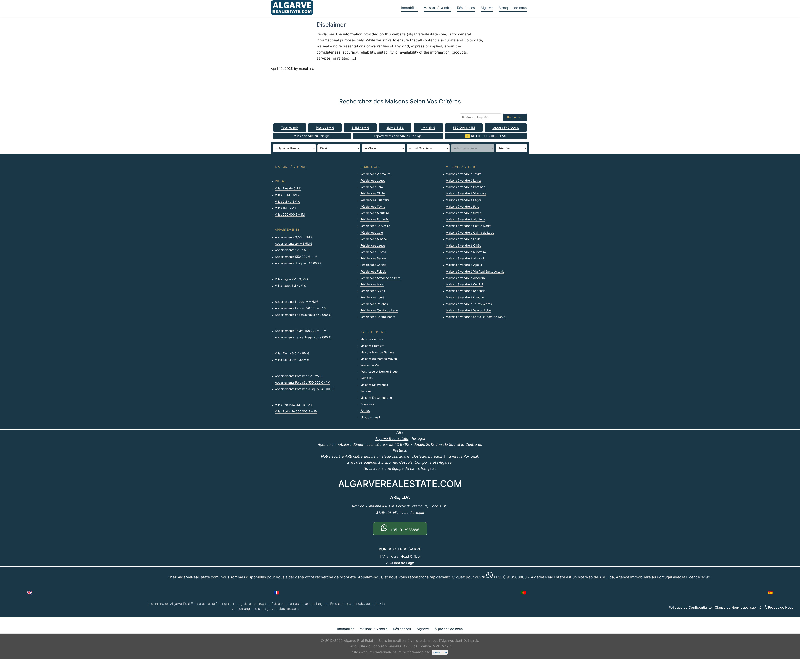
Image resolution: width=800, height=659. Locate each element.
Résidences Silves (372, 291)
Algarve (487, 8)
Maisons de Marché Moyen (378, 358)
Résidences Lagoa (372, 245)
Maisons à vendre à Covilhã (464, 284)
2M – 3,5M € (395, 127)
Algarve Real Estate (391, 438)
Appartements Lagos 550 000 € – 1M (300, 308)
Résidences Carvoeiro (375, 226)
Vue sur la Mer (370, 365)
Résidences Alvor (372, 284)
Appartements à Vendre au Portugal (398, 136)
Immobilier (409, 8)
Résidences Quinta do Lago (379, 310)
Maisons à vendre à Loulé (463, 239)
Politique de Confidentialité (690, 607)
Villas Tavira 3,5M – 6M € (292, 353)
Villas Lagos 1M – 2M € (290, 285)
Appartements (287, 229)
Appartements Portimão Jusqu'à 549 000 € (304, 389)
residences (370, 166)
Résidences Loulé (372, 297)
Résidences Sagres (373, 258)
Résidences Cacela (373, 265)
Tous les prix (289, 127)
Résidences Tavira (372, 206)
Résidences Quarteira (375, 200)
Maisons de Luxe (371, 339)
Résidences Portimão (374, 219)
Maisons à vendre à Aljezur (464, 265)
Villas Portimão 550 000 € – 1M (296, 411)
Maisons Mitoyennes (374, 384)
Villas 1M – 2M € (286, 208)
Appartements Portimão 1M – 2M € (298, 376)
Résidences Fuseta (373, 252)
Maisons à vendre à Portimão (465, 187)
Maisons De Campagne (376, 397)
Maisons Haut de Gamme (377, 352)
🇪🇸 (770, 592)
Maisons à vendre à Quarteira (466, 252)
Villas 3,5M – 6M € (287, 195)
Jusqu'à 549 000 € (505, 127)
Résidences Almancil (374, 239)
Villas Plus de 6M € (288, 188)
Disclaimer (331, 24)
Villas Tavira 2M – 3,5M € (292, 359)
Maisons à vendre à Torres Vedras (469, 304)
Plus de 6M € (325, 127)
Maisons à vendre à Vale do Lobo (468, 310)
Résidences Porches (374, 304)
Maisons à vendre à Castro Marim (468, 226)
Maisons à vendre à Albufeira (465, 219)
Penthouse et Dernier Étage (379, 371)
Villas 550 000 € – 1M (290, 214)
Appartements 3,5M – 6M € (293, 237)
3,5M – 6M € (360, 127)
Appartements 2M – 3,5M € (293, 243)
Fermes (365, 410)
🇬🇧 (29, 592)
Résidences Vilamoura (375, 174)
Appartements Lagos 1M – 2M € (296, 301)
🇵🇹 (523, 592)
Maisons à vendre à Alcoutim (465, 278)
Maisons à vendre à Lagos (463, 180)
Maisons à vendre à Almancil (465, 258)
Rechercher (515, 117)
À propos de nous (513, 8)
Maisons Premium (372, 346)
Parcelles (366, 378)
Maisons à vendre (437, 8)
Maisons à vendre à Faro (462, 206)
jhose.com (440, 652)
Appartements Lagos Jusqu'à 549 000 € (303, 314)
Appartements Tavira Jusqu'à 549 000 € (303, 337)
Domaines (367, 404)
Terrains (365, 391)
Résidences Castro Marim (377, 317)
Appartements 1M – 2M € (292, 250)
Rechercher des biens (488, 136)
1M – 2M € (428, 127)
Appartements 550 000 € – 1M (296, 256)
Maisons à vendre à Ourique (465, 297)
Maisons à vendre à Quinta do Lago (470, 232)
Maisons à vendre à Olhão (463, 245)
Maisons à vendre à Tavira (463, 174)
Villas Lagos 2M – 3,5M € (292, 279)
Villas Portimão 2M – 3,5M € (294, 405)
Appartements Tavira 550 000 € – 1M (300, 331)
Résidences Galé (371, 232)
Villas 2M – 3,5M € (287, 201)
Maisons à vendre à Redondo (465, 291)
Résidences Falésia (373, 271)
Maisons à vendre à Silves (463, 213)
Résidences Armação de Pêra (380, 278)
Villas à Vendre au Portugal (312, 136)
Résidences (466, 8)
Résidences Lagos (372, 180)
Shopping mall (370, 417)
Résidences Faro (371, 187)
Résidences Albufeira (374, 213)
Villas (280, 181)
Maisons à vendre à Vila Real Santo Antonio (475, 271)
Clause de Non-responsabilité (738, 607)
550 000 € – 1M (464, 127)
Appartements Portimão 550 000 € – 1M (302, 382)
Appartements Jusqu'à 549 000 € (298, 263)
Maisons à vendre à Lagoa (464, 200)
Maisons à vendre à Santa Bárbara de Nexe (475, 317)
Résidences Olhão (372, 193)
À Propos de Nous (779, 607)
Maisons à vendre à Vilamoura (466, 193)
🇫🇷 (276, 592)
